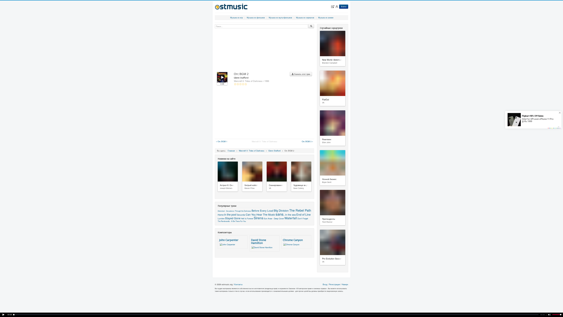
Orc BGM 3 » (307, 141)
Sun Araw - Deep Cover (274, 218)
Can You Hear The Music (260, 214)
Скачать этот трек (302, 74)
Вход (325, 284)
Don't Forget (302, 218)
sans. (280, 214)
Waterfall (290, 218)
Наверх (345, 284)
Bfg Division (281, 210)
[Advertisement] (264, 112)
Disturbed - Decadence (226, 211)
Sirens (258, 217)
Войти (343, 6)
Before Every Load (262, 210)
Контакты (238, 284)
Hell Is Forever (247, 218)
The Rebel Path (300, 210)
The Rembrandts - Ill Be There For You (232, 221)
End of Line (303, 214)
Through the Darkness (243, 211)
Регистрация (334, 284)
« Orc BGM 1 (221, 141)
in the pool (230, 214)
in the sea (290, 214)
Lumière (221, 218)
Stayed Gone (232, 218)
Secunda (241, 214)
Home (221, 214)
